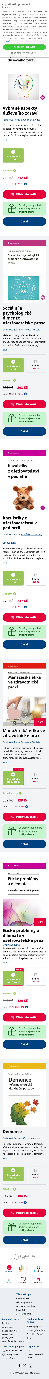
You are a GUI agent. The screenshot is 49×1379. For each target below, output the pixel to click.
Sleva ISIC (20, 1310)
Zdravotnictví (8, 1327)
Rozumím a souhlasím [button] (24, 47)
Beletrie (5, 1323)
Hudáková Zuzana (31, 534)
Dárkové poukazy (24, 1302)
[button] (24, 52)
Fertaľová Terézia (12, 119)
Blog (29, 1338)
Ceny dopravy (22, 1298)
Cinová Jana (9, 542)
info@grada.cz (12, 1354)
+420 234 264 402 (14, 1350)
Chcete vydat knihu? (36, 1330)
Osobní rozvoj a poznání (13, 1341)
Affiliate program (34, 1326)
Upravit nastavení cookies (35, 1355)
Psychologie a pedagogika (8, 1336)
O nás (29, 1350)
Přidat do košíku (27, 194)
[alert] (24, 28)
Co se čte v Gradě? (35, 1334)
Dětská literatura (9, 1330)
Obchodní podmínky (25, 1306)
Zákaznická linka (23, 1313)
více (5, 139)
